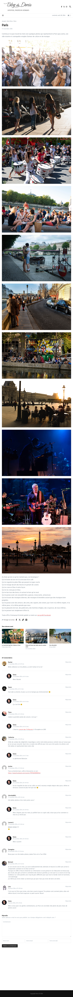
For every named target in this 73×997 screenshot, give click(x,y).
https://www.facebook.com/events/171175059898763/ (24, 773)
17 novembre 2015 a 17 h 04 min (16, 768)
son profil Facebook (44, 615)
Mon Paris (10, 21)
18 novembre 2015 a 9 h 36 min (16, 851)
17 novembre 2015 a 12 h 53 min (16, 714)
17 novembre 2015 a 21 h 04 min (16, 824)
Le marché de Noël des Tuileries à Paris (11, 645)
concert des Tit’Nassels (26, 729)
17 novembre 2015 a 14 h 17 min (21, 755)
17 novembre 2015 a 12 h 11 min (16, 689)
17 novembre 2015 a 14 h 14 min (21, 676)
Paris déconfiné (53, 645)
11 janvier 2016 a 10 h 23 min (15, 903)
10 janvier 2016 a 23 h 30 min (15, 888)
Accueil (4, 21)
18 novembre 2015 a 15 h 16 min (16, 864)
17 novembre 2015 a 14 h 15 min (21, 726)
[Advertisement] (36, 969)
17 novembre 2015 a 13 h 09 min (16, 739)
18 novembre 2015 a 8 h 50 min (21, 838)
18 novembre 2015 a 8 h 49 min (21, 782)
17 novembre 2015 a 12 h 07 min (16, 664)
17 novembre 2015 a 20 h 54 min (16, 797)
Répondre (68, 662)
